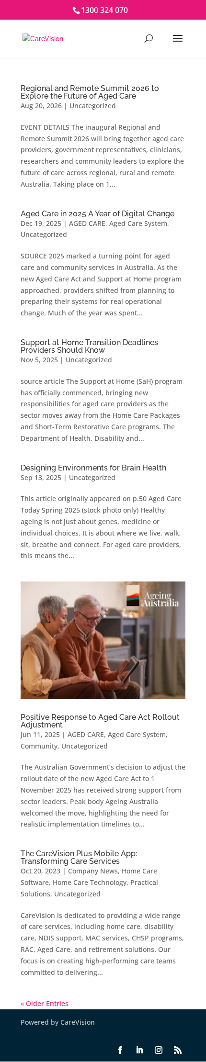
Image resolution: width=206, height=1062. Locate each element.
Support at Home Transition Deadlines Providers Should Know (89, 346)
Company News (93, 870)
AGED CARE (87, 223)
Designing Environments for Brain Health (93, 467)
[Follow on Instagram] (158, 1050)
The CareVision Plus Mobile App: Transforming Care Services (79, 857)
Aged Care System (138, 223)
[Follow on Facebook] (120, 1050)
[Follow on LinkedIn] (139, 1050)
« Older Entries (45, 1003)
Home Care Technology (89, 882)
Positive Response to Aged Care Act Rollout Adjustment (100, 721)
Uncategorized (92, 105)
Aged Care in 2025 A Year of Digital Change (97, 213)
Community (39, 745)
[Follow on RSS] (177, 1050)
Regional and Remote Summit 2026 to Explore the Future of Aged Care (90, 92)
